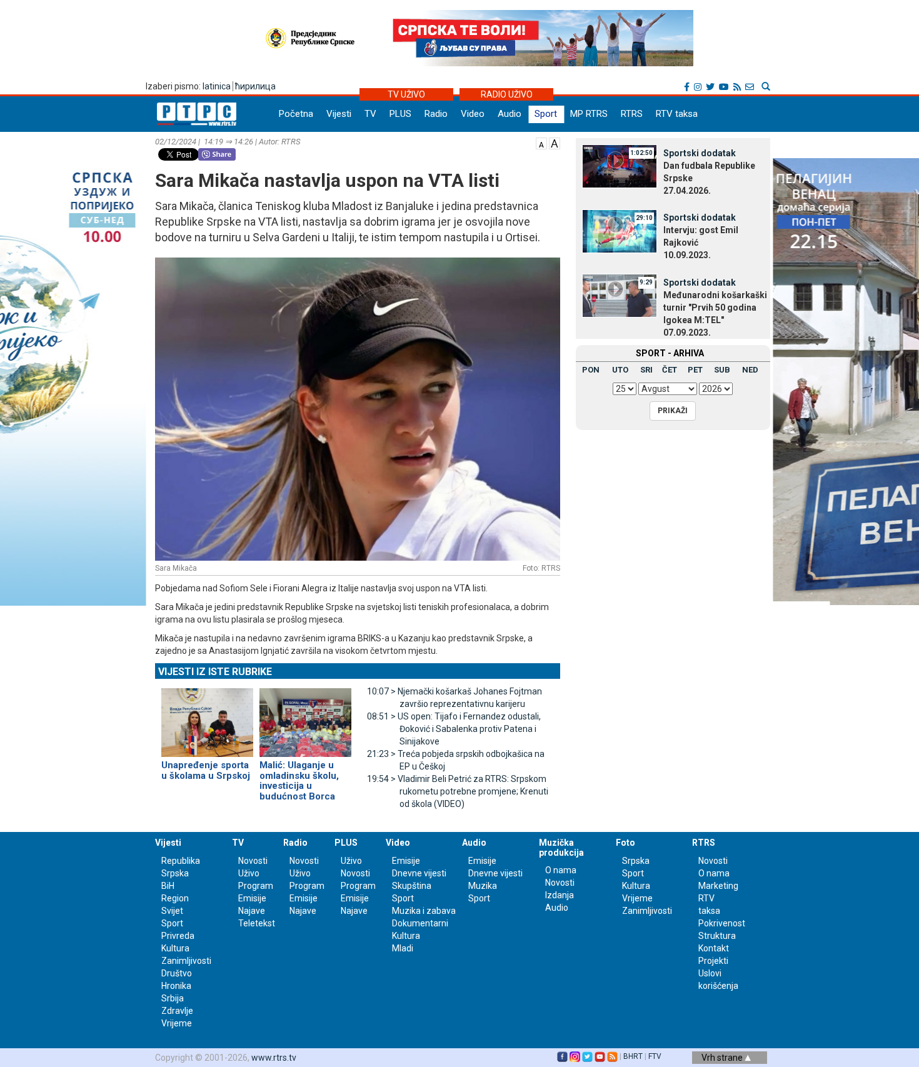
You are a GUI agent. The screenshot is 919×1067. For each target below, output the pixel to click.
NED (750, 369)
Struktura (717, 936)
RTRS (632, 113)
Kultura (175, 948)
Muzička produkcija (561, 847)
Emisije (252, 898)
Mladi (402, 948)
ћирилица (255, 86)
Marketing (718, 886)
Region (175, 898)
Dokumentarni (420, 923)
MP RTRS (589, 113)
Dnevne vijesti (419, 873)
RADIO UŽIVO (507, 94)
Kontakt (713, 948)
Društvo (176, 973)
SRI (646, 369)
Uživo (248, 873)
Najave (251, 911)
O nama (560, 870)
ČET (669, 369)
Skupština (411, 886)
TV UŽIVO (406, 94)
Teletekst (256, 923)
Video (473, 113)
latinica (217, 86)
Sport (546, 113)
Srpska (636, 861)
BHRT (633, 1056)
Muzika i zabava (424, 911)
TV (370, 113)
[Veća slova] (554, 143)
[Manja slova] (541, 143)
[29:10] (619, 230)
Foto (625, 843)
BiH (167, 886)
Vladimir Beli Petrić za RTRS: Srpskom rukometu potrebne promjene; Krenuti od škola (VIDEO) (457, 791)
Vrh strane (723, 1058)
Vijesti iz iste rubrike (215, 672)
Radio (436, 113)
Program (255, 886)
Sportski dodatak (699, 153)
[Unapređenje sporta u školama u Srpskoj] (207, 718)
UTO (620, 369)
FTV (654, 1056)
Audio (509, 113)
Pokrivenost (721, 923)
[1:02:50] (619, 166)
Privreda (177, 936)
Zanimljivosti (186, 961)
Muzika (482, 886)
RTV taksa (677, 113)
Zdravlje (177, 1011)
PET (695, 369)
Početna (296, 113)
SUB (722, 369)
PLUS (400, 113)
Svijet (172, 911)
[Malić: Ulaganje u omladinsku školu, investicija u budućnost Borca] (305, 718)
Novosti (253, 861)
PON (591, 369)
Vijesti (338, 113)
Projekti (713, 961)
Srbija (172, 998)
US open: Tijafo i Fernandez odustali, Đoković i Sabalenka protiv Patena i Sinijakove (454, 728)
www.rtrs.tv (273, 1058)
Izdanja (559, 895)
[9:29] (619, 295)
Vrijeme (176, 1023)
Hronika (176, 986)
